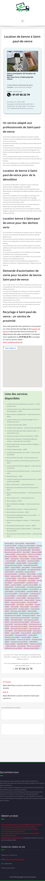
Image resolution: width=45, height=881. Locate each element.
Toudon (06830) (26, 637)
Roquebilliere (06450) (11, 613)
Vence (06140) (21, 646)
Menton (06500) (29, 600)
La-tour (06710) (33, 589)
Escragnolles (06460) (11, 574)
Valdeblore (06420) (22, 644)
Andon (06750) (19, 543)
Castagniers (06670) (33, 561)
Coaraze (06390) (36, 567)
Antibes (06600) (30, 543)
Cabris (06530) (23, 556)
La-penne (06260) (20, 587)
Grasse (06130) (22, 578)
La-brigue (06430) (16, 585)
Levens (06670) (33, 596)
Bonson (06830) (10, 554)
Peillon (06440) (24, 607)
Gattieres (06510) (16, 576)
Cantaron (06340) (36, 558)
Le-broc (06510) (23, 593)
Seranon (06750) (26, 633)
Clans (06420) (26, 567)
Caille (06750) (15, 558)
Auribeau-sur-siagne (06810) (26, 545)
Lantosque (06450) (32, 591)
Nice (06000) (20, 604)
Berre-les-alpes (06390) (24, 550)
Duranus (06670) (30, 572)
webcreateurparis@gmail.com (15, 859)
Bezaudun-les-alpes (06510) (13, 552)
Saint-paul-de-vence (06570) (19, 628)
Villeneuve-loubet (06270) (31, 648)
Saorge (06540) (15, 633)
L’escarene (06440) (19, 582)
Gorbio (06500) (37, 576)
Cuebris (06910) (9, 572)
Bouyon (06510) (21, 554)
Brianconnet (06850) (11, 556)
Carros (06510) (21, 561)
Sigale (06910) (36, 633)
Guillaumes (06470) (10, 580)
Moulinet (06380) (10, 604)
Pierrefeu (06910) (24, 609)
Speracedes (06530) (21, 635)
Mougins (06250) (32, 602)
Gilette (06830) (26, 576)
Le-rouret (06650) (10, 596)
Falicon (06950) (31, 574)
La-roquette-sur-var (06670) (19, 589)
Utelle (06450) (33, 641)
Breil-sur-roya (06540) (34, 554)
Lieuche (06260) (9, 598)
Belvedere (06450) (33, 548)
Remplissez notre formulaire (11, 838)
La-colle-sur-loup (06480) (30, 585)
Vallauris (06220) (11, 646)
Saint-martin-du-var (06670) (19, 626)
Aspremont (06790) (11, 545)
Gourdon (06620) (11, 578)
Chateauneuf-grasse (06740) (13, 565)
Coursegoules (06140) (34, 569)
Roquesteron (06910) (28, 615)
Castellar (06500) (10, 563)
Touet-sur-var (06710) (23, 639)
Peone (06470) (34, 607)
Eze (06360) (22, 574)
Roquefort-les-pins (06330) (13, 615)
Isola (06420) (31, 580)
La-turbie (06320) (20, 591)
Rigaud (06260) (32, 611)
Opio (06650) (29, 604)
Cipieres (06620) (15, 567)
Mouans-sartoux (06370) (18, 602)
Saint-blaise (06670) (16, 620)
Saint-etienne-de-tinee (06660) (20, 622)
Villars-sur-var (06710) (33, 646)
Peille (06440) (15, 607)
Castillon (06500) (21, 563)
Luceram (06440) (21, 598)
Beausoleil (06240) (21, 548)
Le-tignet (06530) (22, 596)
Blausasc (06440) (37, 552)
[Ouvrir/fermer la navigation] (22, 21)
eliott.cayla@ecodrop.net (12, 342)
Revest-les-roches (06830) (18, 611)
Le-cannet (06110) (35, 593)
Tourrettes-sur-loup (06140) (19, 641)
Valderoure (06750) (35, 644)
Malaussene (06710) (33, 598)
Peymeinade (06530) (11, 609)
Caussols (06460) (33, 563)
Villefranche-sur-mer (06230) (13, 648)
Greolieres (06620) (33, 578)
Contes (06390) (21, 569)
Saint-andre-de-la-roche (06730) (20, 617)
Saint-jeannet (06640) (20, 624)
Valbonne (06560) (10, 644)
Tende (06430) (32, 635)
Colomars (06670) (10, 569)
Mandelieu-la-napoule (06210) (14, 600)
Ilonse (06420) (22, 580)
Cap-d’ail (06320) (11, 561)
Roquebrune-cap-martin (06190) (29, 613)
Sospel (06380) (9, 635)
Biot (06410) (26, 552)
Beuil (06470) (36, 550)
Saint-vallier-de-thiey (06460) (23, 631)
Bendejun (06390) (10, 550)
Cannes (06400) (24, 558)
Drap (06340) (19, 572)
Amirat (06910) (9, 543)
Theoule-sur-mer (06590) (12, 637)
